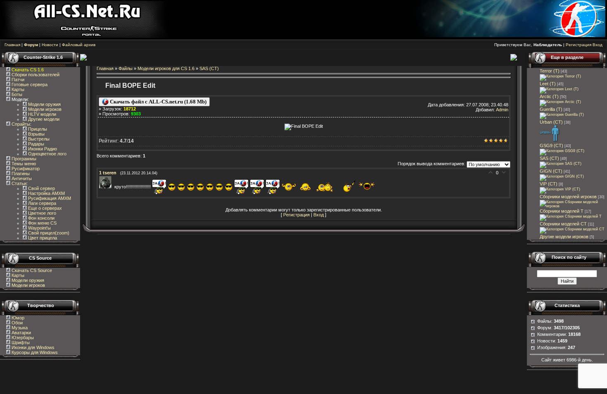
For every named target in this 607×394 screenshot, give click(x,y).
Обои (16, 322)
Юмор (17, 317)
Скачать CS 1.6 (28, 69)
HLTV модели (41, 114)
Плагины (20, 173)
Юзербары (22, 337)
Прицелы (37, 129)
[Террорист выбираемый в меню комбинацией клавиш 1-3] (560, 102)
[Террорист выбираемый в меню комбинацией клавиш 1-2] (559, 89)
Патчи (17, 79)
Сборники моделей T (561, 211)
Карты (17, 89)
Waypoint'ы (39, 227)
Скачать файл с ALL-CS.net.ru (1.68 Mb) (157, 101)
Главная (12, 44)
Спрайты (20, 124)
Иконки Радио (42, 148)
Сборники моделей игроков (568, 196)
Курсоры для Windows (34, 352)
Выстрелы (38, 138)
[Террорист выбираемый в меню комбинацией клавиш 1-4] (562, 115)
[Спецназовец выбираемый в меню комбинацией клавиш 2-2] (562, 151)
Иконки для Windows (32, 347)
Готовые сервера (28, 84)
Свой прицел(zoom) (48, 232)
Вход (597, 44)
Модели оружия (44, 104)
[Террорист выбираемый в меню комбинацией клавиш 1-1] (560, 76)
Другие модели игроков (564, 236)
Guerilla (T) (551, 109)
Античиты (21, 178)
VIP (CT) (548, 183)
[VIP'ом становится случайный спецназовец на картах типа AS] (560, 189)
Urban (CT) (551, 122)
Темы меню (23, 163)
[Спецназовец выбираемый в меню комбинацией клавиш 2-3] (560, 164)
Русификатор (25, 168)
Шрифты (20, 342)
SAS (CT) (209, 68)
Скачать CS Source (32, 270)
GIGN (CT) (551, 171)
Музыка (19, 327)
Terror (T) (550, 70)
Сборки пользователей (35, 74)
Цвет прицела (42, 237)
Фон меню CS (42, 222)
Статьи (18, 183)
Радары (35, 143)
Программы (23, 158)
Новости (50, 44)
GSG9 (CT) (551, 145)
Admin (502, 109)
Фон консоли (41, 218)
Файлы (126, 68)
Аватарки (20, 332)
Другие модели (43, 119)
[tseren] (106, 186)
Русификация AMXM (49, 198)
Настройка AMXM (46, 193)
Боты (16, 94)
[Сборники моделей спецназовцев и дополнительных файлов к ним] (572, 229)
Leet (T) (548, 83)
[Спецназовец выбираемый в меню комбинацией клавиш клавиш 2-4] (562, 176)
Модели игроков (44, 109)
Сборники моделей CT (563, 223)
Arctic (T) (549, 96)
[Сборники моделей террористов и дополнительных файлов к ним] (571, 216)
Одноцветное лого (46, 153)
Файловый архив (78, 44)
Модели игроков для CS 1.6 (166, 68)
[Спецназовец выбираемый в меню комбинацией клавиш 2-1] (550, 140)
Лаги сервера (41, 203)
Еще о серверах (44, 208)
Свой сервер (41, 188)
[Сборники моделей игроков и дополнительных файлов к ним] (573, 206)
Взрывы (36, 133)
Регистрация (578, 44)
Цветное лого (41, 213)
